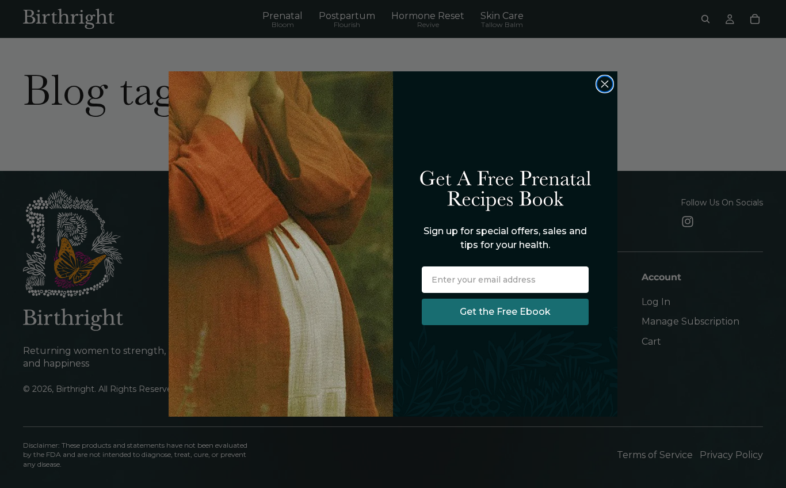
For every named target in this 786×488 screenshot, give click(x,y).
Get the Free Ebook (505, 311)
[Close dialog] (605, 84)
